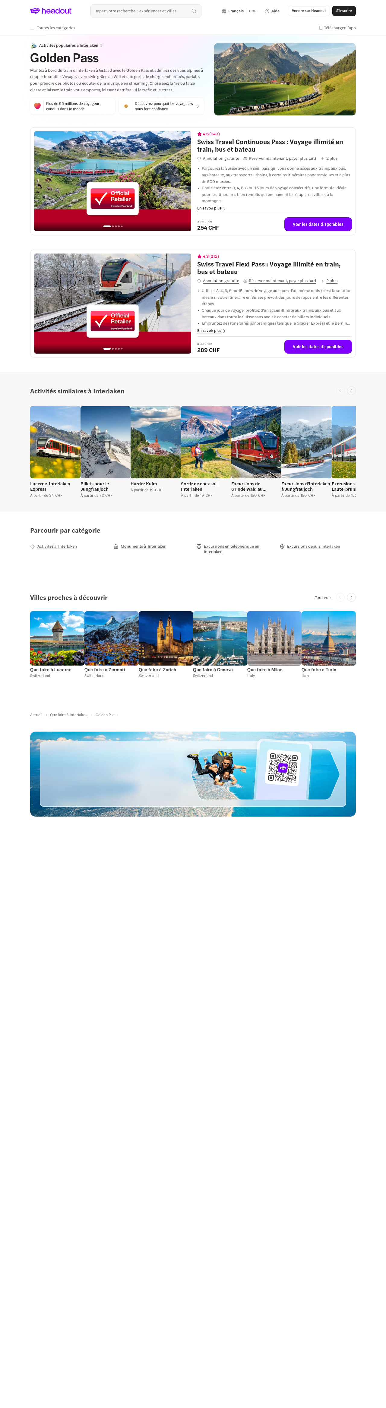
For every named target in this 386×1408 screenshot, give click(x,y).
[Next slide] (351, 390)
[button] (52, 27)
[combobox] (146, 11)
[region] (112, 181)
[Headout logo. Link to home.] (51, 10)
